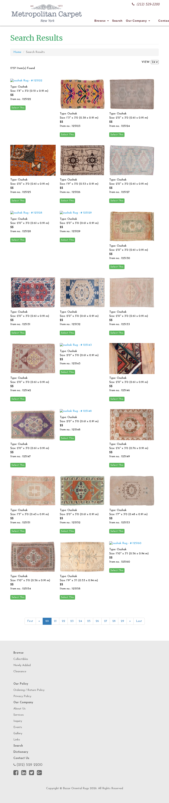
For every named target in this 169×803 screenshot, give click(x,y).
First (30, 621)
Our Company (137, 20)
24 (80, 621)
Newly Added (22, 665)
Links (16, 739)
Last (139, 621)
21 (55, 621)
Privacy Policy (22, 696)
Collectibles (20, 659)
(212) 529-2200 (148, 4)
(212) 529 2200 (29, 765)
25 (88, 621)
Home (17, 52)
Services (18, 714)
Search (117, 20)
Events (17, 727)
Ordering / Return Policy (29, 690)
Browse (100, 20)
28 (114, 621)
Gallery (17, 733)
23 (72, 621)
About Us (19, 708)
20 (47, 621)
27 (105, 621)
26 (97, 621)
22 (63, 621)
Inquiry (17, 721)
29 (122, 621)
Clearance (19, 671)
